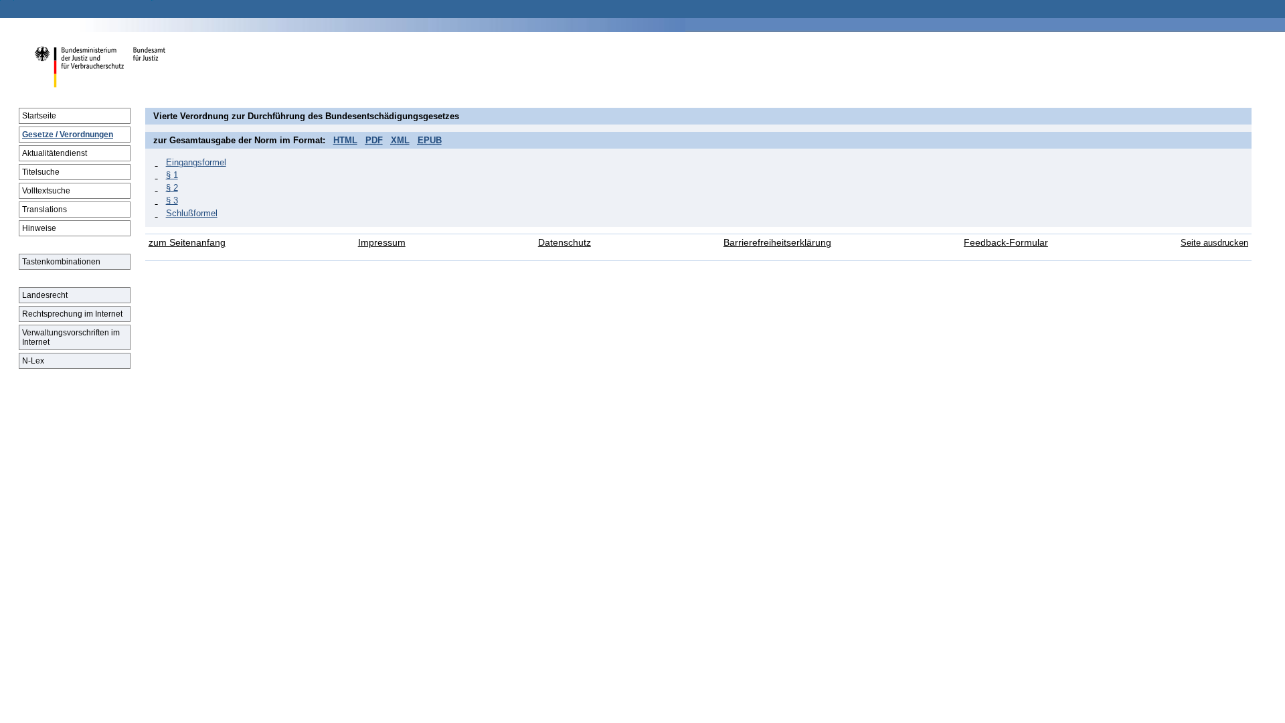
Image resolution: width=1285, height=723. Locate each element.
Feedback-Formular (1006, 243)
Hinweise (39, 228)
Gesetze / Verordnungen (67, 134)
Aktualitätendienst (54, 153)
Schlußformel (192, 213)
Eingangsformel (196, 162)
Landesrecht (45, 295)
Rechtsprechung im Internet (72, 314)
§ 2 (172, 188)
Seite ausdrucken (1214, 243)
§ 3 (172, 200)
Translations (44, 209)
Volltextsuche (46, 190)
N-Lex (33, 361)
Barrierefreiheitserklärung (777, 243)
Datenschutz (564, 243)
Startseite (39, 115)
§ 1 (172, 175)
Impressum (382, 243)
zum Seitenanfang (187, 243)
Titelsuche (41, 172)
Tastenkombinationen (61, 261)
